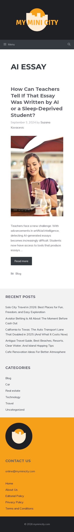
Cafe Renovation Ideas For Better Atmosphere (35, 352)
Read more (21, 261)
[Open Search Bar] (69, 44)
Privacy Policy (14, 502)
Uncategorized (14, 409)
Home (9, 483)
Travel (9, 403)
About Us (11, 489)
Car (7, 384)
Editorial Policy (14, 496)
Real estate (12, 390)
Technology (12, 397)
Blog (18, 273)
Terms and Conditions (19, 508)
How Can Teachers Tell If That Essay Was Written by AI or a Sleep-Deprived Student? (37, 102)
